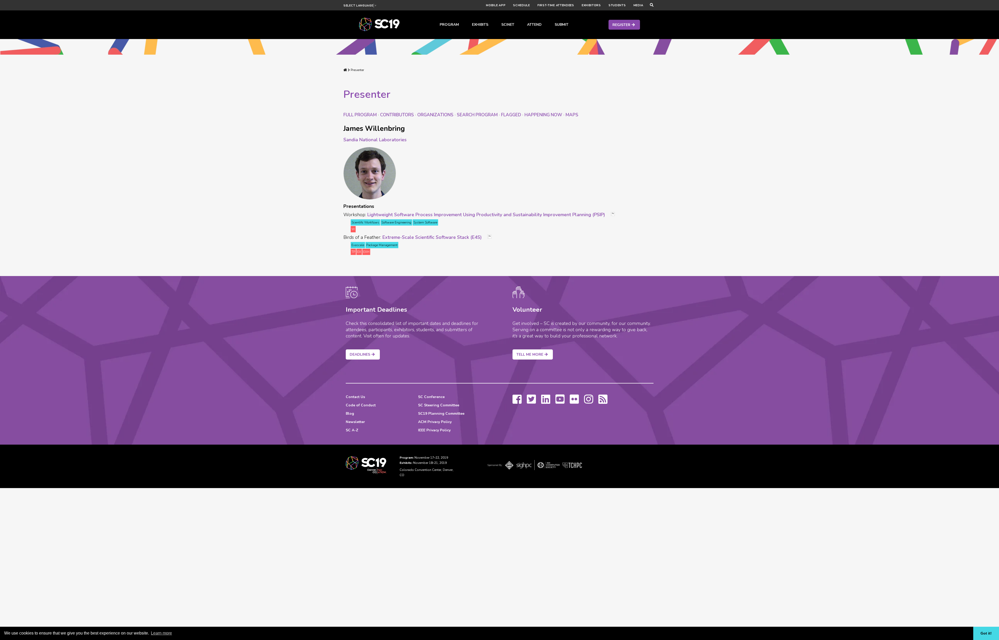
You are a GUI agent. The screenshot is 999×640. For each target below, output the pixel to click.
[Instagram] (588, 402)
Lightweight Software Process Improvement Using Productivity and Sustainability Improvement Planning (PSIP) (486, 215)
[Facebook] (517, 402)
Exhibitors (591, 5)
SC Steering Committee (438, 405)
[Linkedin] (545, 402)
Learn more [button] (161, 633)
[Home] (345, 70)
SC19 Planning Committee (441, 413)
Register (621, 24)
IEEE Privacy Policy (434, 430)
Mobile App (495, 5)
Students (617, 5)
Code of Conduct (361, 405)
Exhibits (480, 24)
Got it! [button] (986, 633)
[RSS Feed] (602, 402)
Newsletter (355, 421)
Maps (572, 115)
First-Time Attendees (555, 5)
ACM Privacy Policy (435, 421)
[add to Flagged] (615, 214)
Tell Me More (529, 354)
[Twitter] (531, 402)
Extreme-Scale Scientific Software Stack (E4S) (432, 237)
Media (638, 5)
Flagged (511, 115)
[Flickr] (574, 402)
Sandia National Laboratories (375, 140)
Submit (561, 24)
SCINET (507, 24)
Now (543, 115)
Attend (534, 24)
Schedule (521, 5)
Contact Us (355, 396)
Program (449, 24)
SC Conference (431, 396)
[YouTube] (560, 402)
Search (477, 115)
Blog (350, 413)
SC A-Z (352, 430)
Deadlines (360, 354)
